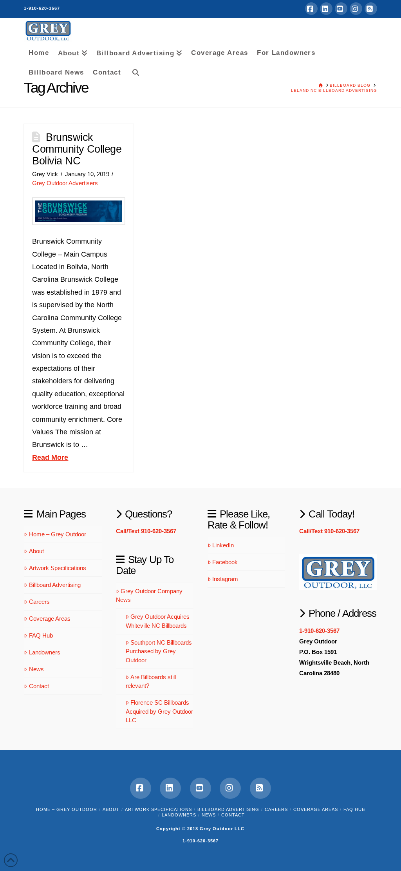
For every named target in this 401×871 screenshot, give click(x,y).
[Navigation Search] (133, 71)
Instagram (225, 579)
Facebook (225, 562)
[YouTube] (341, 8)
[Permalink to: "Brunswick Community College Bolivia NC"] (78, 211)
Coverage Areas (49, 618)
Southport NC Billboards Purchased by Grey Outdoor (159, 651)
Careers (39, 601)
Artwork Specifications (57, 568)
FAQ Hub (41, 635)
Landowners (44, 652)
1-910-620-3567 (42, 8)
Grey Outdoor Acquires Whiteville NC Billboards (158, 621)
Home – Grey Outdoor (57, 534)
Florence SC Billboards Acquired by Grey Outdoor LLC (159, 711)
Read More (50, 457)
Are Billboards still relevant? (151, 681)
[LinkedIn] (326, 8)
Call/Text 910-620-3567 (146, 531)
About (36, 551)
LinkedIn (223, 545)
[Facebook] (311, 8)
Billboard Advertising (55, 584)
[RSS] (371, 8)
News (36, 669)
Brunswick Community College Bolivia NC (76, 148)
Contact (39, 686)
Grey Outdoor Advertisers (65, 183)
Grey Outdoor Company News (149, 595)
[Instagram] (356, 8)
